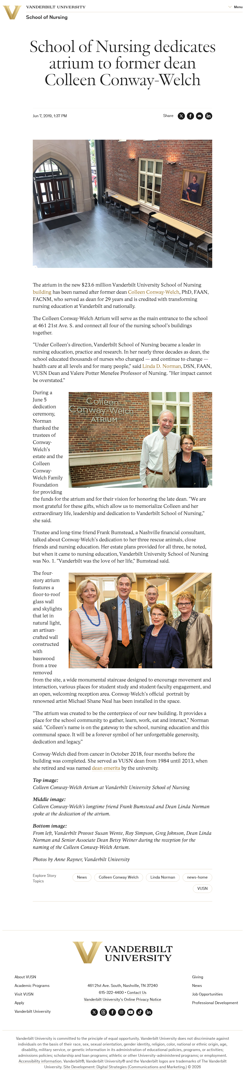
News (82, 878)
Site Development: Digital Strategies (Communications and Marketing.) (125, 1067)
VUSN (202, 889)
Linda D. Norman (161, 366)
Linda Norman (162, 878)
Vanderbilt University (33, 1012)
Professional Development (215, 1003)
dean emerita (106, 768)
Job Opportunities (207, 995)
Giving (197, 977)
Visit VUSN (24, 995)
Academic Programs (32, 986)
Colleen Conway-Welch (153, 292)
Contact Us (136, 993)
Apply (19, 1003)
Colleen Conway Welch (119, 878)
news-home (197, 878)
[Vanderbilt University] (122, 952)
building (42, 292)
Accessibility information (40, 1062)
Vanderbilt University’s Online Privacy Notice (122, 1000)
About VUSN (25, 977)
